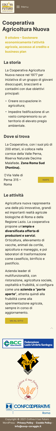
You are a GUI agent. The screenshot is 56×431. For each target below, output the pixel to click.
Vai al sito (16, 320)
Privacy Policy (25, 422)
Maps (46, 179)
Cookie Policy (44, 422)
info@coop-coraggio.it (28, 426)
